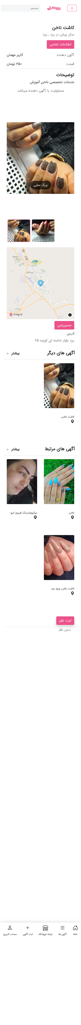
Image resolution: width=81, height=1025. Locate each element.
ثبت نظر (65, 620)
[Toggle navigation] (72, 8)
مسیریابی (64, 325)
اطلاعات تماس (60, 44)
